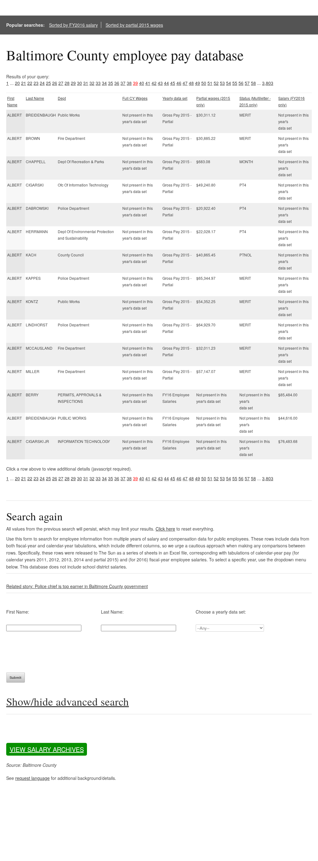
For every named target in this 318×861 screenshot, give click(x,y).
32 (91, 83)
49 (197, 83)
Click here (165, 529)
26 (54, 83)
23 (36, 83)
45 (172, 83)
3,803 (267, 83)
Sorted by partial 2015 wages (134, 25)
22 (29, 83)
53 (222, 83)
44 (166, 83)
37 (122, 83)
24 (42, 83)
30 (79, 83)
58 (253, 83)
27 (60, 83)
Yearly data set (174, 98)
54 (228, 83)
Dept (62, 98)
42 (154, 83)
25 (48, 83)
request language (32, 778)
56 (240, 83)
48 (191, 83)
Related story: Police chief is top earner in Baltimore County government (77, 586)
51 (209, 83)
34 (104, 83)
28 (67, 83)
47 (185, 83)
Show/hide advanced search (67, 701)
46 (178, 83)
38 (129, 83)
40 (141, 83)
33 (98, 83)
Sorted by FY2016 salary (73, 25)
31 (85, 83)
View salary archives (47, 749)
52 (216, 83)
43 (160, 83)
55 (234, 83)
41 (147, 83)
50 (203, 83)
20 (17, 83)
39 (135, 83)
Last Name (35, 98)
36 (116, 83)
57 (247, 83)
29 (73, 83)
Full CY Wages (135, 98)
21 (23, 83)
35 (110, 83)
